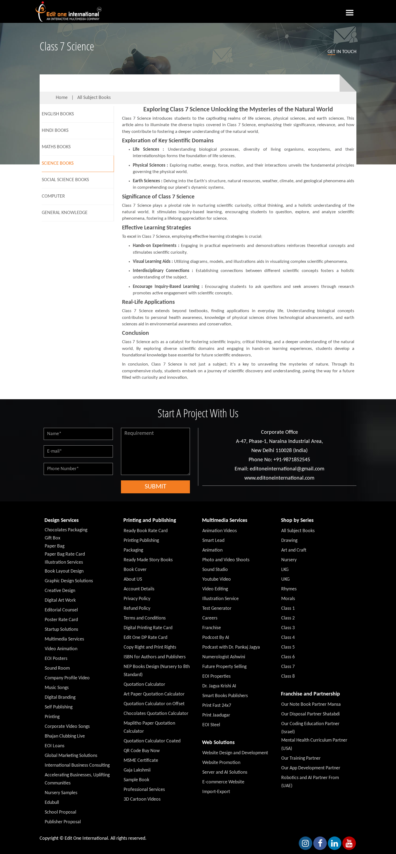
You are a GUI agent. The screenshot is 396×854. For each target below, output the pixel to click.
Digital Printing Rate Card (148, 628)
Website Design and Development (235, 753)
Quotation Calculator (144, 684)
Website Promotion (221, 762)
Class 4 (288, 637)
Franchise (211, 628)
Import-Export (216, 791)
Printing (52, 716)
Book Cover (135, 569)
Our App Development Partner (310, 768)
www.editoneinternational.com (279, 478)
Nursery (289, 560)
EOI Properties (216, 676)
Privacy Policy (137, 598)
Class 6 (288, 657)
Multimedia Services (64, 639)
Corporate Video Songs (67, 726)
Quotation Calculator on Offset (154, 704)
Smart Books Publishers (225, 695)
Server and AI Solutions (224, 772)
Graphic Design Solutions (69, 581)
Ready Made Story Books (148, 560)
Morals (288, 598)
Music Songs (57, 687)
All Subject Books (94, 97)
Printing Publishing (141, 540)
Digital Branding (60, 697)
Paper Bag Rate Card (65, 554)
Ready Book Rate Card (146, 530)
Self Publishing (58, 707)
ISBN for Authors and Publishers (155, 657)
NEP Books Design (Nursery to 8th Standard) (157, 670)
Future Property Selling (224, 666)
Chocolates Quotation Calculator (156, 713)
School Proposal (60, 812)
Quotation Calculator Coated (152, 741)
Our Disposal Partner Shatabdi (310, 714)
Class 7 (288, 666)
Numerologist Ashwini (223, 657)
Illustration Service (220, 598)
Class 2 (288, 618)
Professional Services (144, 789)
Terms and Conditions (145, 618)
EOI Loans (54, 746)
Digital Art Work (60, 600)
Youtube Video (216, 579)
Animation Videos (219, 530)
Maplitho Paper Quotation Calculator (149, 727)
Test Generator (216, 608)
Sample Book (136, 780)
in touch (342, 51)
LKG (285, 569)
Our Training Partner (301, 758)
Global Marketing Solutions (71, 755)
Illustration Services (64, 562)
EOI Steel (211, 725)
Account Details (139, 589)
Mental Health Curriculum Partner (314, 740)
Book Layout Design (64, 571)
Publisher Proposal (63, 822)
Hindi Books (55, 130)
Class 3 (288, 628)
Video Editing (215, 589)
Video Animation (61, 649)
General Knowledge (65, 212)
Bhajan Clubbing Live (65, 736)
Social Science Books (65, 179)
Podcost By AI (215, 637)
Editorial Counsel (61, 610)
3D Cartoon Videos (142, 799)
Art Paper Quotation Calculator (154, 694)
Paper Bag (54, 546)
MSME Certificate (141, 760)
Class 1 (288, 608)
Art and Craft (293, 550)
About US (133, 579)
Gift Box (52, 538)
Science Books (58, 163)
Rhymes (289, 589)
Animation (212, 550)
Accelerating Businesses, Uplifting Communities (77, 779)
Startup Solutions (61, 629)
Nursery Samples (61, 793)
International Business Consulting (77, 765)
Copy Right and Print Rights (150, 647)
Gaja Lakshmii (137, 770)
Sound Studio (215, 569)
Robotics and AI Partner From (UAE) (310, 781)
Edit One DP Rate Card (145, 637)
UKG (285, 579)
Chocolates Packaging (66, 530)
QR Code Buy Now (142, 750)
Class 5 (288, 647)
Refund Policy (137, 608)
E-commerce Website (223, 782)
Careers (209, 618)
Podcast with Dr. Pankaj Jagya (231, 647)
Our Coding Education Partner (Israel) (310, 728)
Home (62, 97)
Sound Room (57, 668)
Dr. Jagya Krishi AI (219, 686)
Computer (53, 196)
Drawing (289, 540)
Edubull (52, 802)
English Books (58, 114)
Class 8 (288, 676)
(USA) (286, 748)
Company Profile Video (67, 678)
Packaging (133, 550)
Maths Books (56, 147)
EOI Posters (56, 658)
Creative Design (60, 590)
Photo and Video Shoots (225, 560)
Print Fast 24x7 (216, 705)
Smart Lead (213, 540)
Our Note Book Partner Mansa (311, 704)
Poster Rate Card (61, 619)
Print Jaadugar (216, 715)
